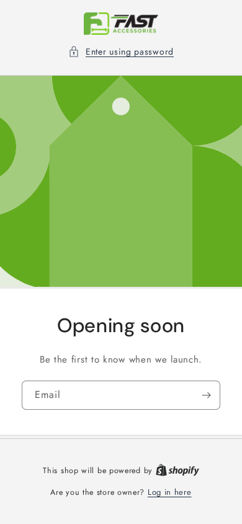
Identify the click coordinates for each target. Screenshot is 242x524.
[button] (121, 52)
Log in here (170, 492)
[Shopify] (177, 470)
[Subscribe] (206, 394)
